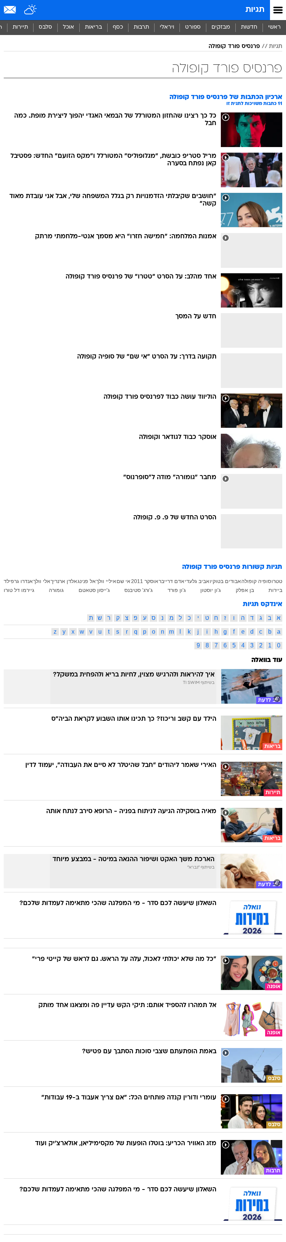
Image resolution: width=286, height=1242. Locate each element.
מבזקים (221, 27)
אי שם (123, 581)
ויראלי (167, 27)
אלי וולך (41, 581)
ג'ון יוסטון (210, 590)
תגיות (254, 10)
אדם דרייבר (171, 581)
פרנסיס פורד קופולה (234, 47)
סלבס (45, 27)
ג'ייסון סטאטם (94, 590)
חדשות (249, 27)
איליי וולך (106, 581)
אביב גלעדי (197, 581)
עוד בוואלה (266, 660)
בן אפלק (245, 590)
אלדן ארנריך (64, 581)
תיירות (20, 27)
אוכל (68, 27)
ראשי (274, 27)
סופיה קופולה (256, 581)
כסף (118, 27)
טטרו (276, 581)
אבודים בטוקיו (225, 581)
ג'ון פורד (177, 590)
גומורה (56, 590)
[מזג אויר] (30, 10)
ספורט (193, 27)
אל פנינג (86, 581)
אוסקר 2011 (144, 581)
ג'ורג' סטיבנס (138, 590)
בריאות (93, 27)
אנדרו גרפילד (18, 581)
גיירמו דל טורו (19, 590)
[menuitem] (249, 27)
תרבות (141, 27)
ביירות (275, 590)
